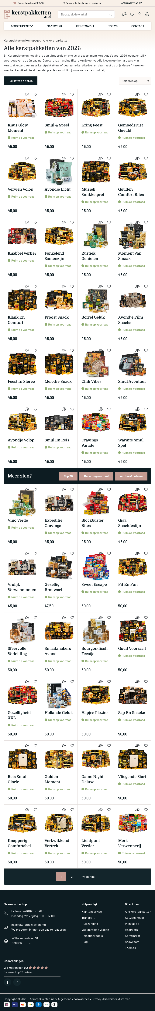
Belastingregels (92, 935)
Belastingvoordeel (96, 476)
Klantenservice (92, 911)
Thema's (130, 947)
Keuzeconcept (134, 917)
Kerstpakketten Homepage (22, 40)
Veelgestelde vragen (95, 929)
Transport (88, 917)
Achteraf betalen (131, 476)
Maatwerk (54, 26)
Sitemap (124, 999)
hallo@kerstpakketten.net (28, 924)
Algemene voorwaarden (74, 999)
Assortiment (20, 26)
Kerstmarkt (85, 26)
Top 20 (113, 26)
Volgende (88, 876)
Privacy (96, 999)
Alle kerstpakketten (138, 911)
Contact (137, 26)
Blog (85, 941)
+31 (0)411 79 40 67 (131, 3)
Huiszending (90, 923)
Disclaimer (110, 999)
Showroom (132, 941)
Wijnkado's (132, 923)
